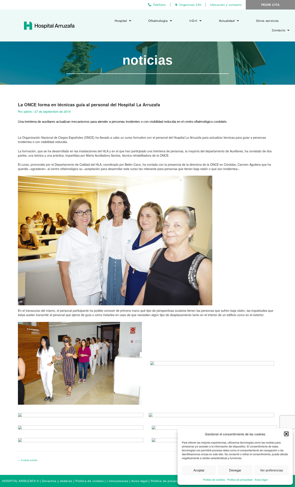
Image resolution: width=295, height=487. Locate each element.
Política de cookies (214, 479)
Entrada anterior (27, 460)
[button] (286, 434)
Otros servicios (267, 20)
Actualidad (227, 20)
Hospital (121, 20)
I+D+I (193, 20)
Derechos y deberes (57, 481)
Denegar (235, 470)
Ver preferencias (271, 470)
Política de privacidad (239, 479)
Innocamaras (118, 481)
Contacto (278, 30)
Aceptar (199, 470)
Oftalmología (158, 20)
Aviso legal (261, 479)
